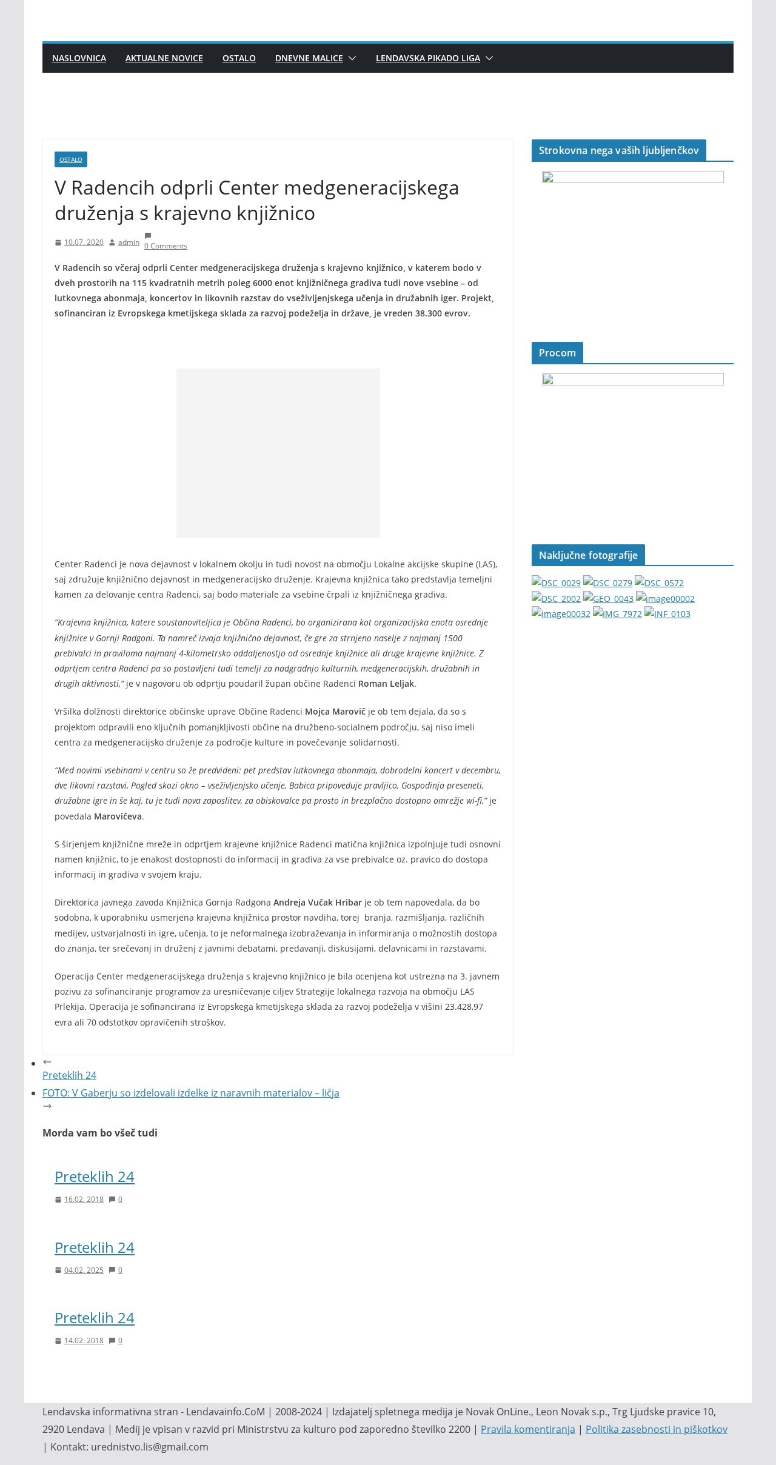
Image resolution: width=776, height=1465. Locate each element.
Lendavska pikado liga (428, 58)
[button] (349, 58)
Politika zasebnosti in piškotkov (657, 1429)
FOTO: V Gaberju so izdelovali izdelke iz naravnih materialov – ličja (191, 1093)
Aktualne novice (164, 58)
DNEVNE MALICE (309, 58)
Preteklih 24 (95, 1176)
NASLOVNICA (79, 58)
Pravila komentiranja (528, 1429)
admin (128, 242)
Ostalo (239, 58)
